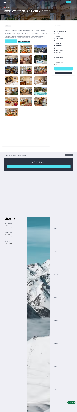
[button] (26, 2)
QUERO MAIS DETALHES (24, 41)
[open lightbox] (11, 49)
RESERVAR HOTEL (11, 41)
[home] (6, 2)
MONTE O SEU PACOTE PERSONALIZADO (38, 166)
